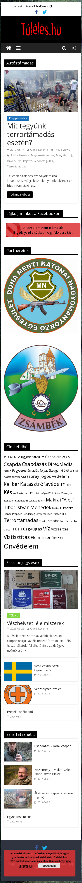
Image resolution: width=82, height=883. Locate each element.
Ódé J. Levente (39, 150)
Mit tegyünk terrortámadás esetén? (30, 134)
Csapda (12, 464)
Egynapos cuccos (19, 817)
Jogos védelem (54, 476)
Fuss (58, 155)
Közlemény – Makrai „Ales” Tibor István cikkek (53, 772)
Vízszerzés (59, 529)
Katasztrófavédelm (43, 483)
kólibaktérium (21, 493)
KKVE (69, 484)
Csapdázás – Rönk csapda (52, 746)
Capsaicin (53, 456)
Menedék (40, 507)
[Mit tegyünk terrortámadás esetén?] (41, 73)
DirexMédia (60, 464)
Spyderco (41, 513)
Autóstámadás (20, 155)
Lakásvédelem (37, 500)
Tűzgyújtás (31, 529)
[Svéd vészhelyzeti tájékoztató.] (18, 664)
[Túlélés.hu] (9, 48)
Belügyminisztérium (30, 457)
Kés (8, 492)
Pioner (7, 513)
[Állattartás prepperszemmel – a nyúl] (19, 791)
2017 (6, 457)
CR (63, 457)
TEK (51, 161)
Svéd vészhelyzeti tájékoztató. (46, 668)
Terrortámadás (16, 166)
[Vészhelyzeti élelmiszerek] (41, 572)
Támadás (52, 521)
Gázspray (30, 476)
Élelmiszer (41, 537)
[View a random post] (74, 47)
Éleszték (57, 538)
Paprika (68, 508)
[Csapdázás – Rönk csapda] (19, 744)
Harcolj (67, 155)
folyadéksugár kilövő (54, 470)
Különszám (21, 500)
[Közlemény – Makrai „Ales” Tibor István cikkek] (19, 768)
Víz (46, 528)
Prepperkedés (18, 118)
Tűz (15, 529)
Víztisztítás (17, 537)
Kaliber (11, 484)
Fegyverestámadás (42, 155)
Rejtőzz (27, 161)
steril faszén (54, 513)
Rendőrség (40, 161)
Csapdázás (34, 464)
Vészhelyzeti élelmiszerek (35, 623)
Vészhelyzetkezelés (47, 689)
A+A (13, 457)
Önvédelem (14, 161)
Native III (57, 508)
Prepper (17, 513)
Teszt (42, 521)
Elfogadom (49, 866)
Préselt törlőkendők (39, 6)
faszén (7, 470)
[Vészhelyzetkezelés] (18, 687)
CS (68, 457)
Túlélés (13, 615)
